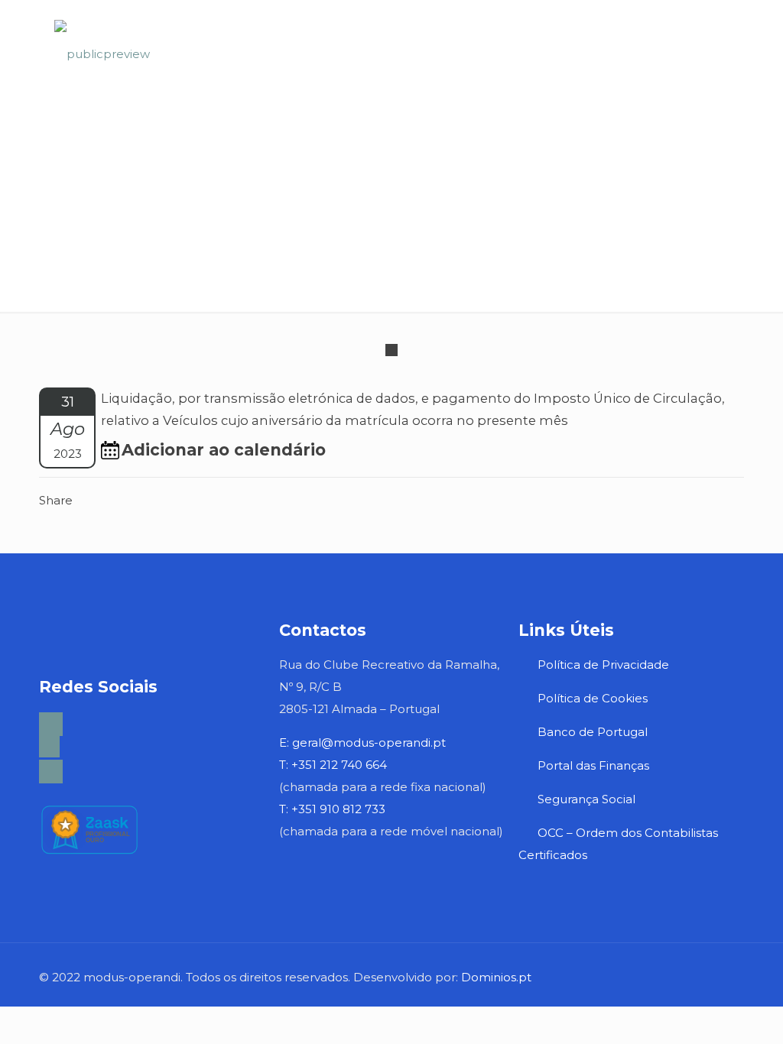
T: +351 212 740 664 (333, 764)
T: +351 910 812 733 (333, 809)
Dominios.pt (496, 977)
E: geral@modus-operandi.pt (362, 742)
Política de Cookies (593, 698)
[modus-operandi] (102, 53)
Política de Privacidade (603, 664)
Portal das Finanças (595, 765)
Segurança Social (586, 799)
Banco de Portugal (593, 732)
